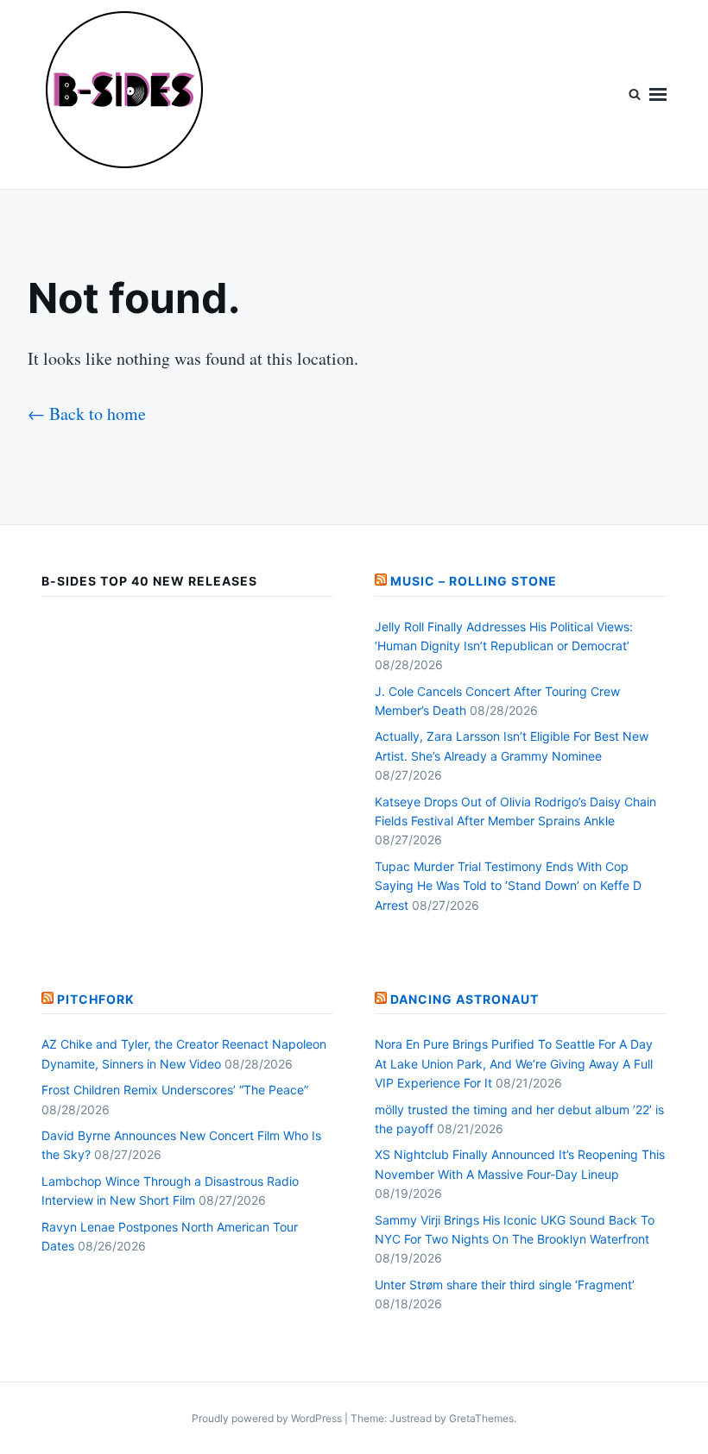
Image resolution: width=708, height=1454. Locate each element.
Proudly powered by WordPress (268, 1418)
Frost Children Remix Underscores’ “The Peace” (174, 1089)
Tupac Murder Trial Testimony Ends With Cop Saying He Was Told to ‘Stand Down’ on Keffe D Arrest (508, 885)
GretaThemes (481, 1418)
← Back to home (87, 413)
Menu (658, 94)
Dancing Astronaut (464, 999)
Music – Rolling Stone (473, 580)
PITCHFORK (96, 999)
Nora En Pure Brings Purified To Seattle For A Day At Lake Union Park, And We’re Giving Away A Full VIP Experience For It (514, 1063)
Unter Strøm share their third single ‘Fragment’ (505, 1284)
